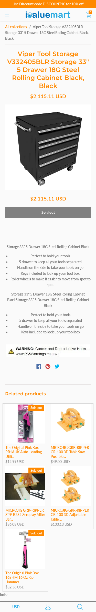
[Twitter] (57, 366)
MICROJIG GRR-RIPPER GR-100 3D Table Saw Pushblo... (70, 452)
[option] (48, 147)
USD (16, 607)
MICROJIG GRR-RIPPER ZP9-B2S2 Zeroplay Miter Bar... (25, 514)
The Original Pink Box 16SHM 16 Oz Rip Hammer (22, 577)
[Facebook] (38, 366)
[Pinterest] (47, 366)
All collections (16, 27)
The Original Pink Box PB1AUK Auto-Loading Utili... (23, 452)
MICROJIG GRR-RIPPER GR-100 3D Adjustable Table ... (70, 514)
